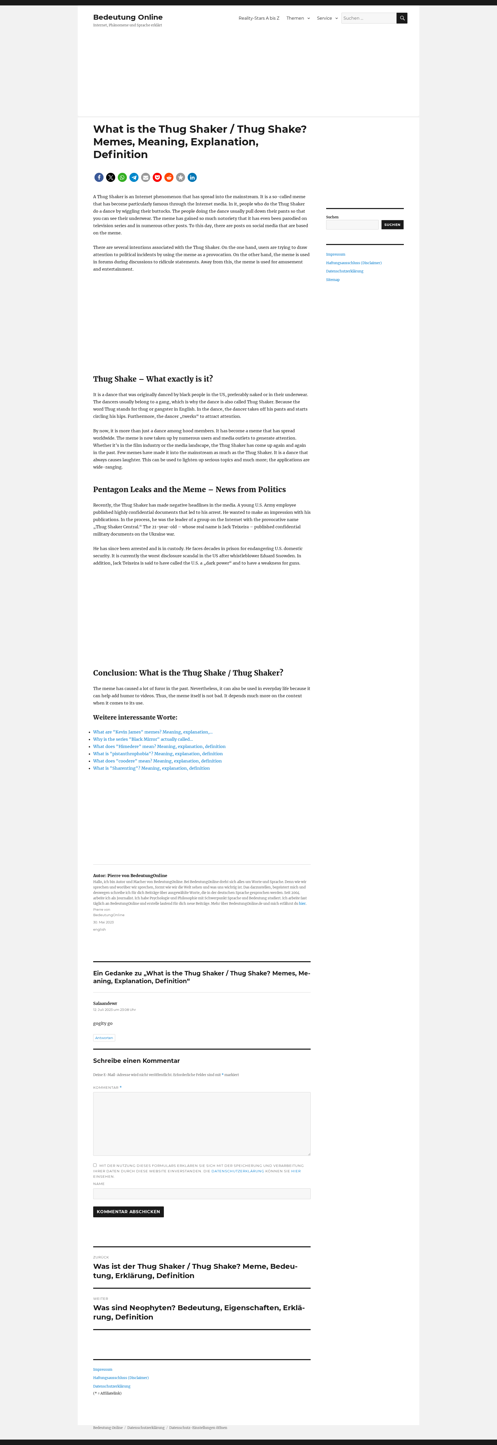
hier (302, 903)
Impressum (102, 1369)
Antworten (104, 1038)
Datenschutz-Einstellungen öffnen (198, 1428)
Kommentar (107, 1087)
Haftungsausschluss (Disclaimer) (121, 1378)
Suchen (332, 217)
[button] (99, 177)
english (99, 929)
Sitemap (333, 280)
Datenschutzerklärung (237, 1171)
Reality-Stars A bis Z (259, 18)
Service (324, 18)
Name (99, 1184)
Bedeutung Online (128, 17)
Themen (295, 18)
